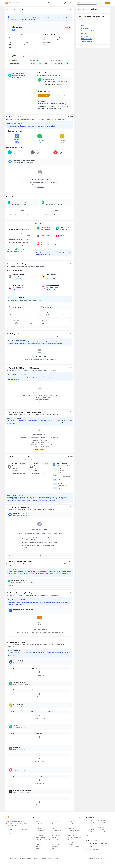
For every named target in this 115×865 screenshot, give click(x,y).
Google (33, 63)
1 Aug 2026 (91, 827)
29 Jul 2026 (102, 829)
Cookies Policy (36, 858)
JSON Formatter (71, 828)
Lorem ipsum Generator (73, 846)
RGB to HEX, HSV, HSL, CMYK (74, 837)
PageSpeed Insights (15, 63)
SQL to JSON (39, 842)
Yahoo (45, 63)
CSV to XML (70, 833)
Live (67, 63)
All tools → (79, 817)
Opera (106, 843)
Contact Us (50, 858)
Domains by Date (63, 3)
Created (11, 42)
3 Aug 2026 (91, 825)
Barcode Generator (40, 846)
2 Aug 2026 (102, 825)
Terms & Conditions (26, 858)
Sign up (107, 3)
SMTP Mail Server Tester (42, 849)
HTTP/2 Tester (39, 835)
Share (70, 9)
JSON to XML (71, 835)
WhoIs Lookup (55, 824)
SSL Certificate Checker (73, 830)
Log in (102, 3)
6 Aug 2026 (102, 820)
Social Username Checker (88, 31)
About (11, 858)
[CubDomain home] (13, 817)
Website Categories (46, 320)
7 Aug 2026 (91, 820)
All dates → (88, 836)
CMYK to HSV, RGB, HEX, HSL (43, 839)
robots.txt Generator (57, 830)
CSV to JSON (55, 833)
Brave (91, 846)
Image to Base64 (85, 28)
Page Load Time (46, 42)
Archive (60, 63)
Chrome (91, 843)
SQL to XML (54, 842)
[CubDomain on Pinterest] (22, 829)
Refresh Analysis (43, 95)
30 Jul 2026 (91, 829)
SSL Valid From (46, 37)
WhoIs (82, 25)
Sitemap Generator (86, 23)
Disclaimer (43, 858)
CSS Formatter (55, 828)
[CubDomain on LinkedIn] (26, 829)
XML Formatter (85, 36)
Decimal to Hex (71, 844)
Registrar (11, 37)
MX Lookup (70, 842)
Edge (96, 843)
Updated (25, 42)
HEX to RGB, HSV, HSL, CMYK (59, 837)
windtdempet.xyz (18, 27)
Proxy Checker (55, 846)
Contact (72, 3)
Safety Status (13, 312)
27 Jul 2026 (102, 832)
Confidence (31, 320)
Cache (54, 63)
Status (56, 858)
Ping (39, 617)
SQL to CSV (70, 839)
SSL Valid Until (60, 37)
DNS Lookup (39, 844)
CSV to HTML (39, 833)
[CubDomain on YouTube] (18, 829)
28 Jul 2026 (91, 832)
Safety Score (16, 320)
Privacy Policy (17, 858)
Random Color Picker (41, 837)
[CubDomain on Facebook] (11, 829)
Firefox (101, 843)
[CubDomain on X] (14, 829)
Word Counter (39, 824)
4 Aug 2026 (102, 823)
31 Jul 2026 (102, 827)
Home (50, 3)
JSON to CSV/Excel (56, 835)
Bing (40, 63)
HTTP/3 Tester (55, 849)
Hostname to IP (55, 844)
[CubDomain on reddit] (11, 833)
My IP (82, 20)
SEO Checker (55, 821)
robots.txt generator (86, 41)
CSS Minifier (39, 828)
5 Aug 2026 (91, 823)
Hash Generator (85, 33)
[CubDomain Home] (12, 3)
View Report (18, 278)
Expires (10, 47)
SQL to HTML (55, 839)
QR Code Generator (86, 39)
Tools (55, 3)
